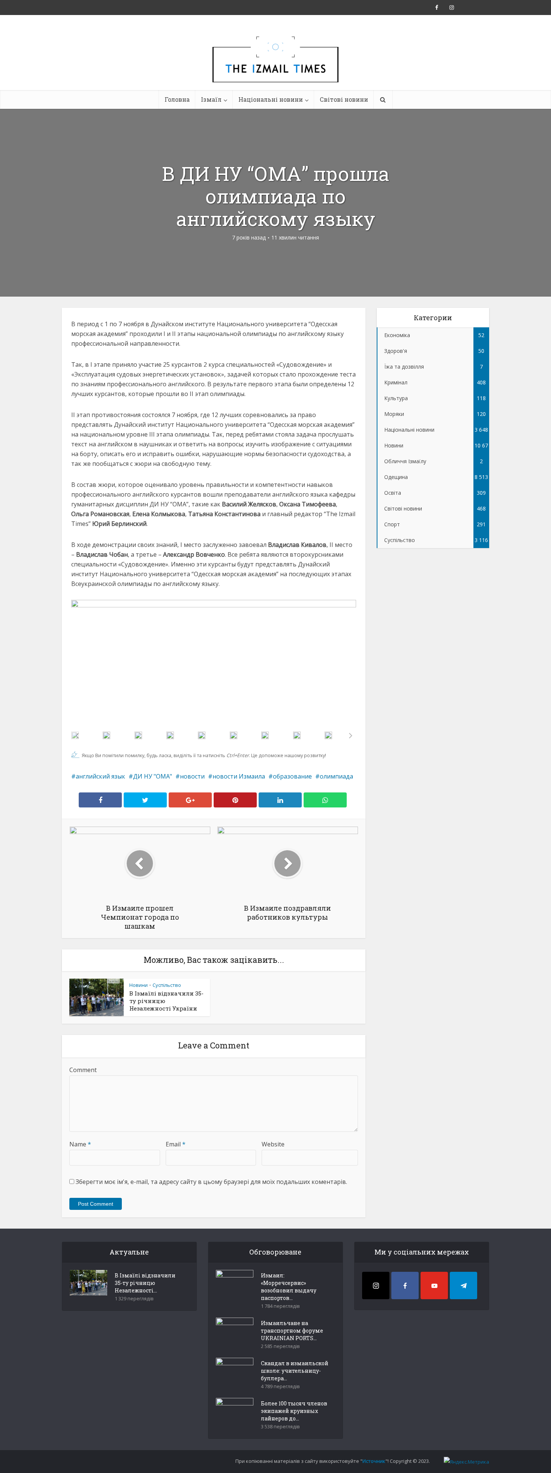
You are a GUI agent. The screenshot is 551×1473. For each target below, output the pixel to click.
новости (192, 776)
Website (273, 1144)
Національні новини (270, 99)
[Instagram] (375, 1285)
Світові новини (344, 99)
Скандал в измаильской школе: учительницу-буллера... (294, 1371)
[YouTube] (434, 1285)
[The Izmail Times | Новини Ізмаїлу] (275, 67)
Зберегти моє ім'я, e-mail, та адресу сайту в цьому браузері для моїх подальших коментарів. (211, 1182)
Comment (83, 1070)
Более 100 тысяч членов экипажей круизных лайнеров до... (294, 1411)
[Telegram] (463, 1285)
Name (80, 1144)
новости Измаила (239, 776)
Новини (138, 985)
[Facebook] (405, 1285)
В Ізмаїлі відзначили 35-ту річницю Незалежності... (145, 1283)
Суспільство (167, 985)
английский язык (100, 776)
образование (292, 776)
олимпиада (336, 776)
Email (176, 1144)
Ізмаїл (211, 99)
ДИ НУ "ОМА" (152, 776)
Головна (177, 99)
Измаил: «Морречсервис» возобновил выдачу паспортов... (288, 1286)
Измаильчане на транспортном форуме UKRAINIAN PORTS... (292, 1330)
